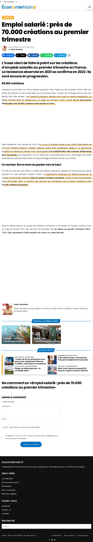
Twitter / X (6, 510)
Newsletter (6, 486)
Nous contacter (9, 490)
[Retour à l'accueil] (42, 7)
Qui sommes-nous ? (10, 482)
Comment (6, 406)
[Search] (88, 526)
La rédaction (7, 479)
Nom (4, 419)
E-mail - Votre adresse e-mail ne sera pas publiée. (21, 427)
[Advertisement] (46, 124)
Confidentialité (56, 535)
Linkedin (5, 514)
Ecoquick (8, 17)
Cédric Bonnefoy (21, 304)
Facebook (6, 506)
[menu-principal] (89, 7)
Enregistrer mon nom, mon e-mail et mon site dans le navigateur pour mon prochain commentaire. (31, 437)
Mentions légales (9, 494)
